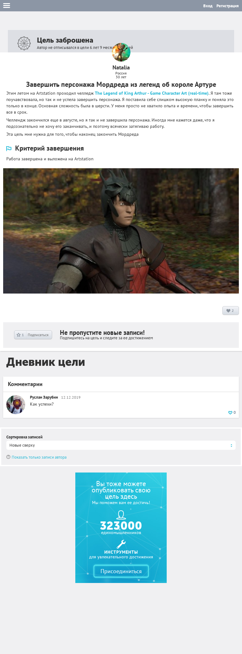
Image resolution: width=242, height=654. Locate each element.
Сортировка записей (24, 437)
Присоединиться (121, 571)
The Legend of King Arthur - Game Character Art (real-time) (152, 93)
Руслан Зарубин (44, 397)
